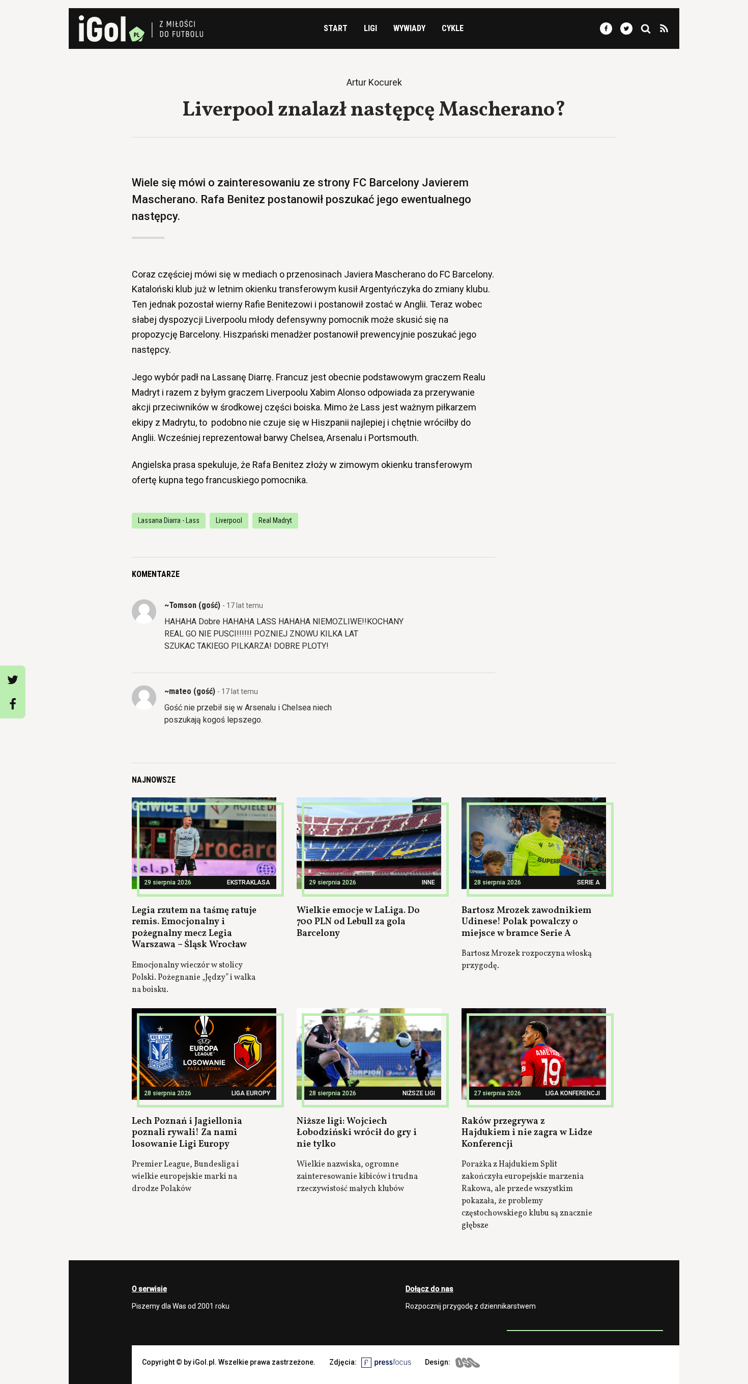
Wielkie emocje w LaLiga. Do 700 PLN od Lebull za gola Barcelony (358, 922)
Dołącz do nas (429, 1289)
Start (336, 28)
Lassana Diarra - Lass (168, 520)
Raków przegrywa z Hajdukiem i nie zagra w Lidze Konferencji (527, 1133)
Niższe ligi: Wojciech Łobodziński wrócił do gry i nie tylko (357, 1133)
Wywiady (409, 28)
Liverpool (229, 520)
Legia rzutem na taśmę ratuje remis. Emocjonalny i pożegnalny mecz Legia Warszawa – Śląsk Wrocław (194, 928)
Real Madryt (275, 520)
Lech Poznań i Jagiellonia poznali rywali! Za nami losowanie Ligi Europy (187, 1133)
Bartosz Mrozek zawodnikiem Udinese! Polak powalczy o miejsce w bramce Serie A (526, 922)
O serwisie (149, 1289)
